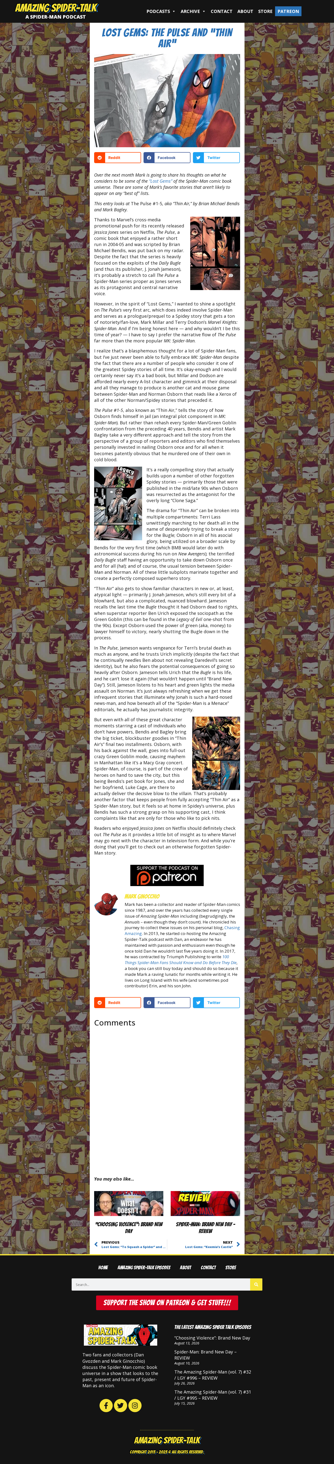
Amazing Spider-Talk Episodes (144, 1267)
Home (103, 1267)
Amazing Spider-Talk (55, 8)
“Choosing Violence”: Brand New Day (212, 1338)
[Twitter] (120, 1405)
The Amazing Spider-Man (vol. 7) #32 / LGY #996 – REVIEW (212, 1375)
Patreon (288, 11)
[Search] (256, 1284)
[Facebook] (106, 1405)
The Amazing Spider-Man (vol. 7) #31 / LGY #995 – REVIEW (212, 1395)
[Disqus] (167, 1097)
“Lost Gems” (160, 181)
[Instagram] (135, 1405)
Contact (222, 11)
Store (265, 11)
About (245, 11)
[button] (117, 157)
